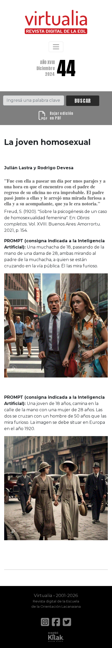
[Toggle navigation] (56, 47)
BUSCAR (82, 100)
